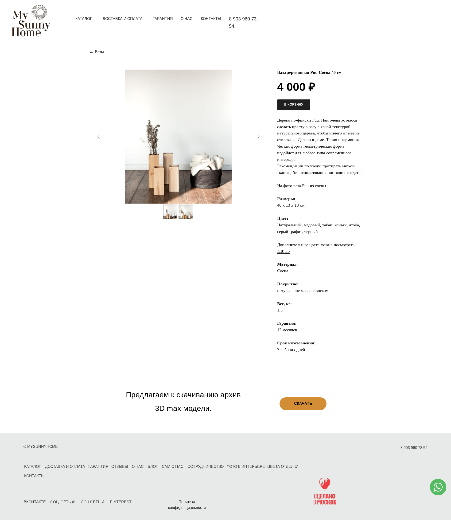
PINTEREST (121, 502)
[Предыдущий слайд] (98, 136)
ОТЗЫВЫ (119, 467)
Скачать (303, 404)
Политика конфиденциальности (187, 505)
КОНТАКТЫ (211, 19)
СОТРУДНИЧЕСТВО (205, 467)
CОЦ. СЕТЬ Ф (62, 502)
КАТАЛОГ (83, 19)
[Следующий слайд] (258, 136)
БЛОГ (153, 467)
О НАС (187, 19)
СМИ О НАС (172, 467)
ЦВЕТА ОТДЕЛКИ (283, 467)
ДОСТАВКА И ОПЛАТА (123, 19)
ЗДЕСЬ (283, 251)
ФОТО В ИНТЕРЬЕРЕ (245, 467)
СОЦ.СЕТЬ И (92, 502)
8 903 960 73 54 (414, 448)
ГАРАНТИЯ (163, 19)
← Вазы (96, 51)
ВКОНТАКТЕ (35, 502)
